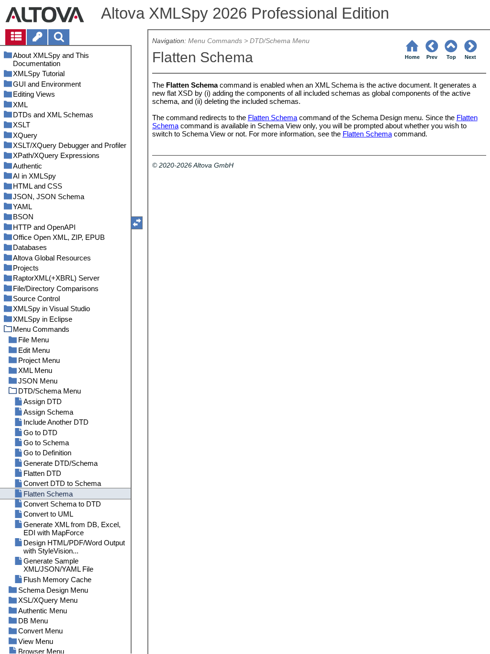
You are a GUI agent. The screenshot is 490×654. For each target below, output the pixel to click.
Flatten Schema (272, 117)
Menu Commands (215, 41)
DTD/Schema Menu (280, 41)
